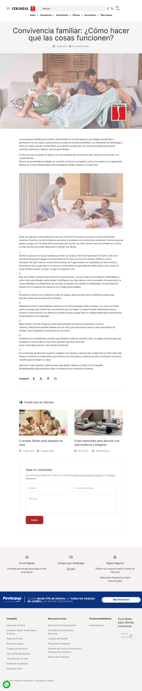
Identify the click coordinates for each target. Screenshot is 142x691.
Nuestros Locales (15, 643)
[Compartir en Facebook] (33, 378)
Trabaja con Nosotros (17, 648)
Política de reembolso (17, 663)
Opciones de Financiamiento (62, 625)
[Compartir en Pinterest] (48, 378)
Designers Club (14, 668)
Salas (33, 15)
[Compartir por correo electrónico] (55, 378)
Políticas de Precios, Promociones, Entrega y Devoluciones (65, 650)
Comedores (46, 15)
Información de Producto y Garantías (61, 632)
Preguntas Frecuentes (59, 643)
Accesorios (90, 15)
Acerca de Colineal (16, 625)
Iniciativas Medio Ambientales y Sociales (22, 632)
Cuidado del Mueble (58, 638)
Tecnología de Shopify (44, 680)
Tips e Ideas (106, 15)
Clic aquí (71, 568)
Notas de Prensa (15, 638)
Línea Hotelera (96, 625)
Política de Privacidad (58, 657)
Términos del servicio (17, 658)
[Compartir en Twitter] (41, 378)
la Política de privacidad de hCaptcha (87, 475)
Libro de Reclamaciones (18, 653)
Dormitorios (62, 15)
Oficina (76, 15)
